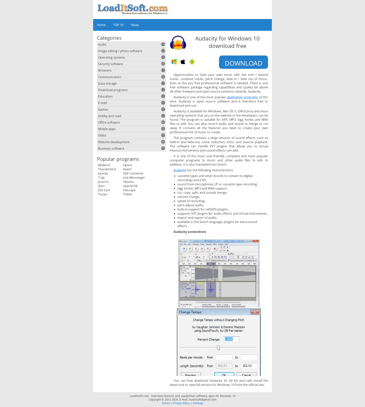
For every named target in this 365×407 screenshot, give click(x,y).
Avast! (127, 169)
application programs (242, 97)
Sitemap (198, 403)
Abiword (104, 165)
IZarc (101, 186)
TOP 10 (118, 25)
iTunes (102, 194)
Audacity (180, 170)
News (135, 25)
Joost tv (103, 182)
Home (101, 25)
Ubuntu (128, 182)
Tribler (128, 194)
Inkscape (129, 190)
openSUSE (130, 186)
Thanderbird (107, 169)
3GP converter (133, 173)
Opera (127, 165)
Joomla (103, 173)
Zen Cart (104, 190)
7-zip (101, 177)
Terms (166, 403)
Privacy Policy (181, 403)
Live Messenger (134, 177)
